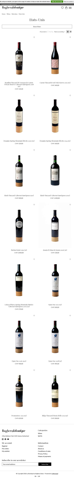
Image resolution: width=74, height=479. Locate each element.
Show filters (37, 26)
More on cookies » (69, 1)
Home (3, 14)
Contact (40, 446)
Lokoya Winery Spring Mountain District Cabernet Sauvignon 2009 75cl (19, 305)
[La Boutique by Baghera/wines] (13, 8)
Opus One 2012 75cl (55, 305)
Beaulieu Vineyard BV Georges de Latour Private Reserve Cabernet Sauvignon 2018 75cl (19, 84)
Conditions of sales (44, 451)
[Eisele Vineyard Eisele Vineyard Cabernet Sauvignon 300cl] (55, 170)
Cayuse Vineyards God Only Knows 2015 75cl (55, 83)
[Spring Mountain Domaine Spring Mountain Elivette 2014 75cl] (55, 116)
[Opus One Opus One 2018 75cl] (55, 336)
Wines (8, 14)
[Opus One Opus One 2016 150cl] (19, 336)
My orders (5, 448)
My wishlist (6, 451)
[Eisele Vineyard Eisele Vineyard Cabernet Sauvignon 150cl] (19, 170)
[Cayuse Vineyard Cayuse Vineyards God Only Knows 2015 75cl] (55, 58)
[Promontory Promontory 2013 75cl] (19, 391)
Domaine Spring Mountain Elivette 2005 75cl (19, 141)
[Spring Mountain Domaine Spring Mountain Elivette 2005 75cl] (19, 116)
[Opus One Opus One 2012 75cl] (55, 280)
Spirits (40, 436)
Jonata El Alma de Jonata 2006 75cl (55, 250)
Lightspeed (55, 473)
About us (41, 448)
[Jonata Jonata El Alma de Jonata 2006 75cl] (55, 225)
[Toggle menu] (70, 8)
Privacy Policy (42, 454)
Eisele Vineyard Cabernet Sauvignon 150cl (19, 195)
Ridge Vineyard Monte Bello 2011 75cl (55, 416)
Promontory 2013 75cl (18, 416)
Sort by (51, 32)
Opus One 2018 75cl (55, 361)
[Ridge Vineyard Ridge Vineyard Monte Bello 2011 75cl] (55, 391)
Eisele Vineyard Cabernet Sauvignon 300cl (55, 195)
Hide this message (57, 1)
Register (5, 446)
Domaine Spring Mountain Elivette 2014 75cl (55, 141)
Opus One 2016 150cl (19, 361)
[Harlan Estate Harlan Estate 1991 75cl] (19, 225)
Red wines (14, 14)
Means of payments (44, 456)
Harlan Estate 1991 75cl (19, 250)
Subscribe (45, 464)
